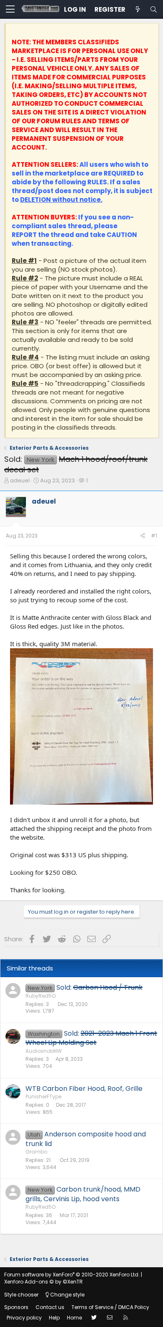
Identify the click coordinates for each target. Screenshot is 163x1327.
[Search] (153, 9)
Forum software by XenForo (72, 1274)
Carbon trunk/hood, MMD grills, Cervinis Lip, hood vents (82, 1193)
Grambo (36, 1151)
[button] (10, 9)
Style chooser (21, 1294)
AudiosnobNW (43, 1050)
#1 (154, 535)
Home (74, 1317)
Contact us (50, 1307)
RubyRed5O (40, 995)
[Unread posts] (137, 9)
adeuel (20, 480)
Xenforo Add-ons (43, 1281)
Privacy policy (24, 1317)
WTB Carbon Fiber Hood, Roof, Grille (84, 1088)
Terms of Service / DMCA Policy (110, 1307)
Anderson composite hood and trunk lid (85, 1138)
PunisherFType (43, 1096)
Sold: (99, 987)
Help (54, 1317)
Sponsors (16, 1307)
